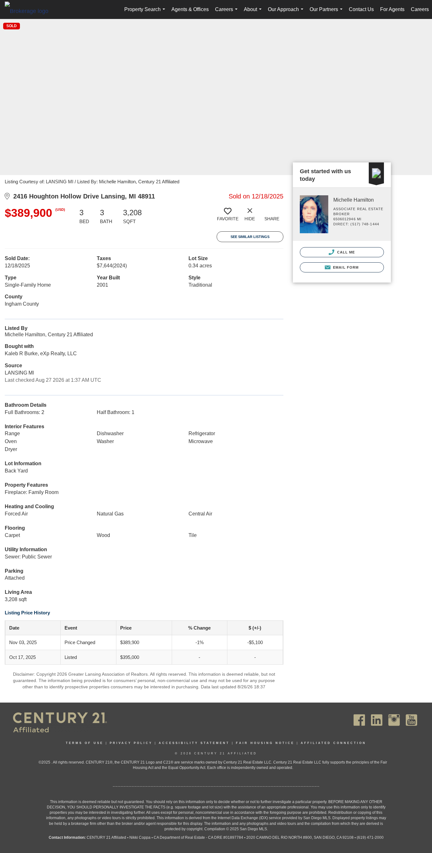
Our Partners (327, 13)
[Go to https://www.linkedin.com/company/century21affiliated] (377, 720)
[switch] (228, 216)
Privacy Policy (131, 743)
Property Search (146, 13)
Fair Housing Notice (265, 743)
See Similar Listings (250, 237)
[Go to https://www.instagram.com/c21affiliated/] (394, 720)
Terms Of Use (84, 743)
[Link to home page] (30, 10)
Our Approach (287, 13)
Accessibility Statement (194, 743)
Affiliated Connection (333, 743)
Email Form (345, 267)
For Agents (392, 9)
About (254, 13)
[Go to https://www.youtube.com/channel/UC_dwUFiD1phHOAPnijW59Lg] (411, 720)
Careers (227, 13)
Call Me (345, 252)
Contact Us (361, 9)
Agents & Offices (190, 9)
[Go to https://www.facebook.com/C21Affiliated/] (359, 720)
